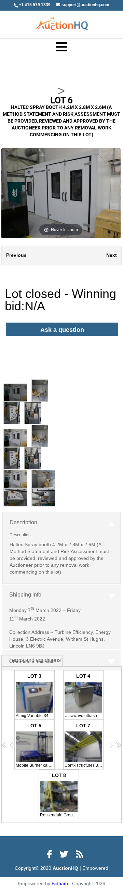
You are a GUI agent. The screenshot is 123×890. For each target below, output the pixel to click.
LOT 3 (35, 695)
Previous (16, 255)
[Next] (106, 193)
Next (111, 255)
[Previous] (15, 193)
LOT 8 (59, 795)
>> (118, 745)
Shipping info (25, 595)
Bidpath (65, 880)
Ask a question (62, 329)
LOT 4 (84, 695)
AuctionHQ (66, 868)
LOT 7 (84, 745)
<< (5, 745)
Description (23, 522)
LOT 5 (35, 745)
